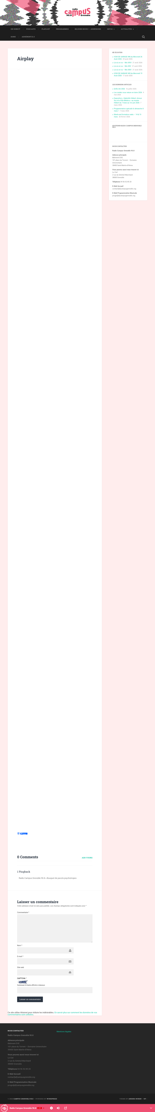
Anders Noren (135, 1099)
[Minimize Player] (151, 1108)
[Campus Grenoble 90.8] (77, 12)
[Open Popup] (65, 1108)
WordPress (52, 1099)
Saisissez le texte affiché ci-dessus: (31, 985)
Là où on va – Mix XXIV (123, 70)
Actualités (126, 29)
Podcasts (31, 29)
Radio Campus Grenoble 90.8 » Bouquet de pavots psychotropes (47, 878)
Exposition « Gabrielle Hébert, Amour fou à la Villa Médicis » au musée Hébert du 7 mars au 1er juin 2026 (128, 100)
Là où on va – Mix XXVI (123, 63)
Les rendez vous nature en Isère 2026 (128, 92)
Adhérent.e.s (28, 37)
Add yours (87, 857)
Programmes (62, 29)
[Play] (51, 1108)
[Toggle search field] (143, 37)
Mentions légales (64, 1031)
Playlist (46, 29)
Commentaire (23, 912)
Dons (13, 37)
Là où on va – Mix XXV (122, 66)
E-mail (20, 956)
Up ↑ (145, 1099)
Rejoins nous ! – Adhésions (88, 29)
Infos (110, 29)
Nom (19, 945)
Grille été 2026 (119, 89)
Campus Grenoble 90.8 (23, 1099)
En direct (15, 29)
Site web (20, 967)
